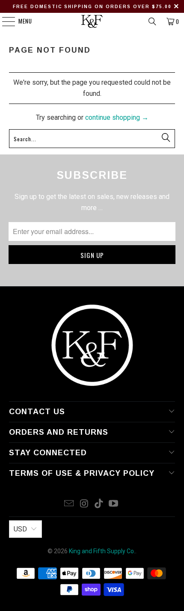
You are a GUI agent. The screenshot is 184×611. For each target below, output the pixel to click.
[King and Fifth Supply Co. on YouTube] (113, 504)
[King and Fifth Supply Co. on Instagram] (84, 504)
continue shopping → (116, 117)
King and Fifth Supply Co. (102, 551)
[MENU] (4, 21)
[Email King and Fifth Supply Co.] (69, 504)
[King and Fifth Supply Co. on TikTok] (99, 504)
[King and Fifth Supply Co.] (92, 21)
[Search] (152, 21)
